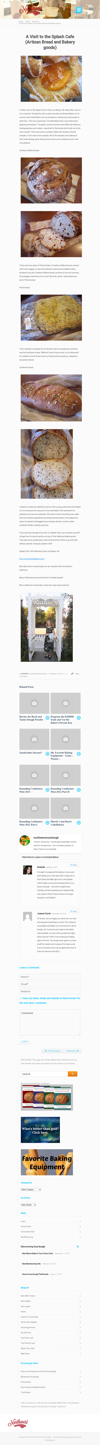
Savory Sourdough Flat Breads (35, 1274)
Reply (74, 865)
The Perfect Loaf (28, 1343)
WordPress (51, 1440)
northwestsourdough (38, 674)
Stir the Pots (26, 1333)
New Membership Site (31, 1264)
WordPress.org (27, 1237)
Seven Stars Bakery (29, 1322)
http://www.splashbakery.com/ (32, 559)
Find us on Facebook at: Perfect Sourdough (38, 1371)
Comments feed (27, 1232)
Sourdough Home (28, 1327)
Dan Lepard (25, 1306)
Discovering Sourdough (33, 1246)
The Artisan (25, 1392)
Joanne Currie (44, 913)
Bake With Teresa (28, 1296)
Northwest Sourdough (30, 1377)
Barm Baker (26, 1301)
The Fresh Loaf (27, 1338)
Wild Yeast (25, 1354)
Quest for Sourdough (29, 1317)
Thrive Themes (68, 1437)
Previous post (54, 1051)
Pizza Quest (26, 1382)
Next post (71, 1051)
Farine (23, 1312)
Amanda (41, 867)
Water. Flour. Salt (27, 1348)
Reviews (24, 674)
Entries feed (26, 1226)
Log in (23, 1221)
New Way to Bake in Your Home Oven (37, 1253)
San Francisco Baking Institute (33, 1387)
